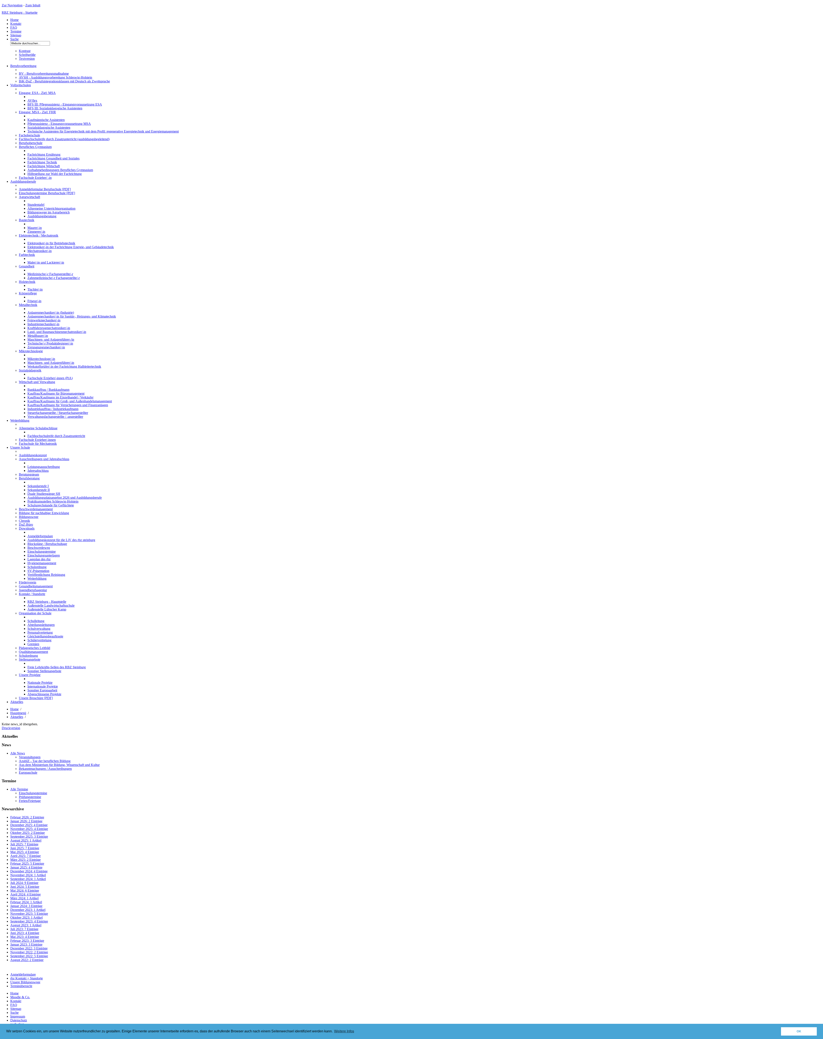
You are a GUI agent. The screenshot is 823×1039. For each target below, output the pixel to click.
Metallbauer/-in (37, 335)
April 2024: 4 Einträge (25, 894)
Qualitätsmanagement (33, 652)
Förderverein (27, 582)
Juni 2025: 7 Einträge (24, 848)
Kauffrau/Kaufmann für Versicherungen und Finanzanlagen (67, 405)
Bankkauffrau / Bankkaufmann (48, 389)
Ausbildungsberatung (41, 216)
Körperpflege (28, 293)
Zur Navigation (12, 5)
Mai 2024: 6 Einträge (24, 890)
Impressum (17, 1016)
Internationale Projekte (42, 686)
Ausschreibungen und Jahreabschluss (44, 459)
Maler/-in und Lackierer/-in (45, 262)
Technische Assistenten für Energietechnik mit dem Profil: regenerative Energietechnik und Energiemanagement (103, 131)
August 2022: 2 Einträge (27, 960)
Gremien (33, 644)
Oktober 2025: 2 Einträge (27, 832)
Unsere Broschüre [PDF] (36, 698)
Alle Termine (19, 789)
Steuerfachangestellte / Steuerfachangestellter (57, 413)
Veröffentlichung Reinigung (46, 574)
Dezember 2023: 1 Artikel (27, 910)
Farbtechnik (27, 255)
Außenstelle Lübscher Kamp (46, 609)
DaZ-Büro (26, 524)
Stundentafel (35, 204)
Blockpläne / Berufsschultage (47, 544)
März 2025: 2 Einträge (25, 859)
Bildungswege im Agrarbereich (48, 212)
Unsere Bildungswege (25, 982)
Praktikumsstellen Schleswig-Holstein (52, 501)
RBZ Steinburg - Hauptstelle (46, 601)
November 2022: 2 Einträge (29, 952)
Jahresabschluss (38, 470)
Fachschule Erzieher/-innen (37, 440)
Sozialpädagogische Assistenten (48, 127)
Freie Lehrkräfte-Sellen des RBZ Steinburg (56, 667)
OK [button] (799, 1031)
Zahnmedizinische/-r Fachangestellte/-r (53, 278)
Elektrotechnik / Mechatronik (38, 235)
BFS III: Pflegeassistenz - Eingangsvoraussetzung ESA (64, 104)
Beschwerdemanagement (36, 509)
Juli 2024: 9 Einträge (24, 883)
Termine (15, 31)
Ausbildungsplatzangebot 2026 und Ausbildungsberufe (64, 497)
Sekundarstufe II (38, 490)
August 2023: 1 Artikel (25, 925)
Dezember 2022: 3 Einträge (29, 948)
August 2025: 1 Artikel (25, 840)
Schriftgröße (27, 55)
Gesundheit (26, 266)
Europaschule (28, 772)
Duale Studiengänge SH (43, 494)
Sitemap (15, 35)
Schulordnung (37, 567)
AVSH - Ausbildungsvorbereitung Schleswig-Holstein (55, 77)
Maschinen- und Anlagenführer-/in (50, 339)
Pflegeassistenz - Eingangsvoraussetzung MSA (59, 123)
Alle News (17, 753)
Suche (14, 39)
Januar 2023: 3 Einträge (26, 944)
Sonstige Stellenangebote (44, 671)
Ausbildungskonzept (33, 455)
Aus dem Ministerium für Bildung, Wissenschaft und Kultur (59, 765)
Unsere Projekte (30, 675)
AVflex (32, 100)
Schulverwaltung (38, 628)
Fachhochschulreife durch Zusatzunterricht (56, 436)
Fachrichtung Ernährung (43, 154)
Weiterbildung (19, 420)
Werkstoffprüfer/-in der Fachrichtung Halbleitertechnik (64, 366)
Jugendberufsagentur (33, 590)
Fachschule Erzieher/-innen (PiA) (50, 378)
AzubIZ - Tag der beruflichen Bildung (45, 761)
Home (14, 20)
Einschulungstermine (41, 551)
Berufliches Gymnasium (35, 147)
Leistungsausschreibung (43, 467)
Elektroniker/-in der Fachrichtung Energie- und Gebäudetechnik (70, 247)
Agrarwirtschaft (29, 197)
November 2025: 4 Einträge (29, 829)
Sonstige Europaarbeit (42, 690)
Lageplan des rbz (39, 559)
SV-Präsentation (38, 571)
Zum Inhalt (32, 5)
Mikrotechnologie (31, 351)
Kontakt (15, 23)
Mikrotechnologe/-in (41, 359)
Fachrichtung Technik (42, 162)
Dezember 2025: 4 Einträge (29, 825)
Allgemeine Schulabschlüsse (38, 428)
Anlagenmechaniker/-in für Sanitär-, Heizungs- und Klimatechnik (71, 316)
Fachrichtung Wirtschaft (43, 166)
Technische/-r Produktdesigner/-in (50, 343)
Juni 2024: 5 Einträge (24, 886)
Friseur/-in (34, 301)
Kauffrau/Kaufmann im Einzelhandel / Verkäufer (60, 397)
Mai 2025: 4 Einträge (24, 852)
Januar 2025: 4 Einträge (26, 867)
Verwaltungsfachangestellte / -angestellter (55, 416)
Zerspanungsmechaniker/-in (46, 347)
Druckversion (11, 728)
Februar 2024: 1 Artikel (26, 902)
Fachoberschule (29, 135)
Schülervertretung (39, 640)
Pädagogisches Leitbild (34, 648)
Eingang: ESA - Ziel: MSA (37, 93)
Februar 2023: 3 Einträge (27, 940)
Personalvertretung (40, 632)
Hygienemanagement (41, 563)
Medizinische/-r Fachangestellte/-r (50, 274)
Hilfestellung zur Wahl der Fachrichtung (54, 174)
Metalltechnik (28, 305)
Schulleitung (35, 621)
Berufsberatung (29, 478)
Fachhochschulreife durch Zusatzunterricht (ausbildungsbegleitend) (64, 139)
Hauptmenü (18, 713)
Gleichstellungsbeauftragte (45, 636)
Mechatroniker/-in (39, 251)
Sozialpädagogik (30, 370)
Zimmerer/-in (36, 231)
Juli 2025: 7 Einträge (24, 844)
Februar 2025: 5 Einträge (27, 863)
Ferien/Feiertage (30, 801)
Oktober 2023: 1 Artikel (26, 917)
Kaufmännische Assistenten (46, 120)
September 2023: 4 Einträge (29, 921)
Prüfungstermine (30, 797)
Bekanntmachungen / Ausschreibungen (45, 768)
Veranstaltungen (30, 757)
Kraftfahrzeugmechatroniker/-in (48, 328)
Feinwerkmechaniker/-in (43, 320)
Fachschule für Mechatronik (38, 443)
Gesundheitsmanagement (36, 586)
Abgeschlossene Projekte (44, 694)
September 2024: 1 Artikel (28, 879)
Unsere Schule (20, 447)
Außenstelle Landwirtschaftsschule (51, 605)
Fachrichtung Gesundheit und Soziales (53, 158)
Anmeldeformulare (40, 536)
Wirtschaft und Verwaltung (37, 382)
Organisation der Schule (35, 613)
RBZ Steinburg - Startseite (20, 12)
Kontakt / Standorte (32, 594)
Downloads (27, 528)
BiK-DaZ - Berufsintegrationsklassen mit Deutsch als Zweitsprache (64, 81)
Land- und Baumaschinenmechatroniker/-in (56, 332)
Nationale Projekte (40, 682)
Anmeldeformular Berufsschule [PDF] (45, 189)
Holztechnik (27, 282)
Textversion (27, 58)
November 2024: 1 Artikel (28, 875)
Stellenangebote (29, 659)
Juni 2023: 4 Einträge (24, 933)
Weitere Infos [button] (344, 1031)
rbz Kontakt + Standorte (26, 978)
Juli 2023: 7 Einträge (24, 929)
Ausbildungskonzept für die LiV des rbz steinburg (61, 540)
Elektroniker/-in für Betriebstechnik (51, 243)
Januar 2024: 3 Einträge (26, 906)
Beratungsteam (29, 474)
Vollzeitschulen (20, 85)
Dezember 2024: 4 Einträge (29, 871)
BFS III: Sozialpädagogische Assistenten (54, 108)
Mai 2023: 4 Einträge (24, 937)
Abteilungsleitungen (41, 625)
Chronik (24, 520)
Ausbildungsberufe (23, 181)
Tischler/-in (35, 289)
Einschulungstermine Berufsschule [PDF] (47, 193)
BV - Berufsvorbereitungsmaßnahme (44, 73)
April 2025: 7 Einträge (25, 856)
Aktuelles (16, 702)
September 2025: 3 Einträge (29, 836)
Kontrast (24, 51)
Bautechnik (26, 220)
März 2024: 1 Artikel (24, 898)
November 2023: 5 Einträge (29, 913)
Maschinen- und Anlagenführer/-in (50, 362)
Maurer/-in (34, 228)
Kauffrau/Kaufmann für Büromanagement (55, 393)
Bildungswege (28, 517)
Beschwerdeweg (38, 547)
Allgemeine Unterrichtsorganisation (51, 208)
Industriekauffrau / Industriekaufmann (52, 409)
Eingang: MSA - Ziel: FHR (37, 112)
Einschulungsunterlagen (43, 555)
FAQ (13, 27)
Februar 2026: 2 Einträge (27, 817)
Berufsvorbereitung (23, 66)
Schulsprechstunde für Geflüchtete (50, 505)
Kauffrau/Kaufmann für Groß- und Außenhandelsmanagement (69, 401)
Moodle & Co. (20, 997)
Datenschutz (18, 1020)
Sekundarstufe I (38, 486)
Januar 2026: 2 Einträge (26, 821)
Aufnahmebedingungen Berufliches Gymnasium (60, 170)
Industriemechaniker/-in (43, 324)
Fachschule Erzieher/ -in (35, 177)
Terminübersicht (21, 986)
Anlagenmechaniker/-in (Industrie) (50, 312)
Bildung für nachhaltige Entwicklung (44, 513)
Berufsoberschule (30, 143)
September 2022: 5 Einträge (29, 956)
